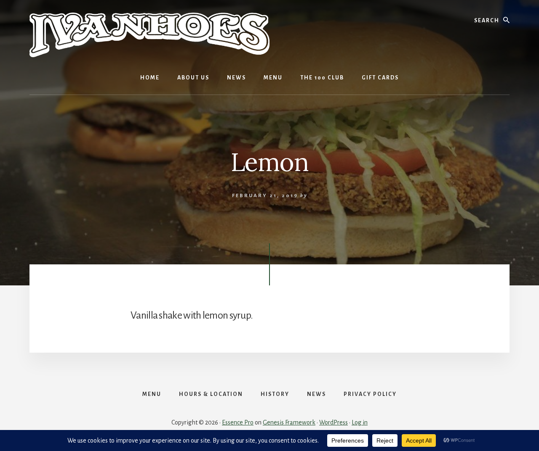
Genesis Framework (289, 422)
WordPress (333, 422)
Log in (360, 422)
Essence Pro (237, 422)
